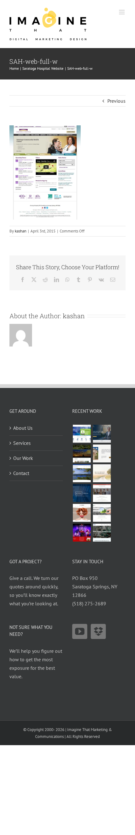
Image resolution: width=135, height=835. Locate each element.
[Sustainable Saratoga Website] (101, 513)
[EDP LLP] (81, 453)
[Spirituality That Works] (101, 473)
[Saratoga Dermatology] (101, 493)
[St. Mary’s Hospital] (81, 434)
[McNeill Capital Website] (81, 493)
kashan (20, 231)
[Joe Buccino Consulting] (101, 434)
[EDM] (101, 533)
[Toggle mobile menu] (122, 12)
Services (22, 443)
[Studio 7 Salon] (81, 513)
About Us (23, 428)
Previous (116, 101)
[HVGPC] (81, 473)
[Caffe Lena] (81, 533)
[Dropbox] (98, 631)
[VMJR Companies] (101, 453)
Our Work (23, 458)
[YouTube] (79, 631)
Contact (21, 473)
